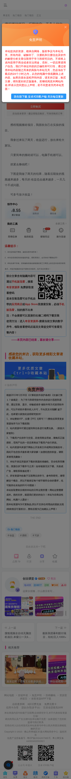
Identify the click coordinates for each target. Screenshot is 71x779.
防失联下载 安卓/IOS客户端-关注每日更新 (38, 96)
